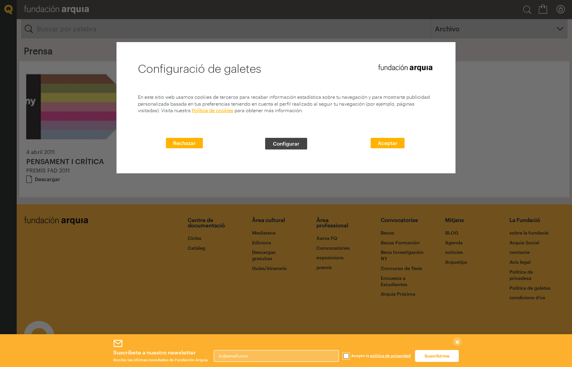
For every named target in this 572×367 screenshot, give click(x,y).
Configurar (286, 144)
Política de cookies (212, 110)
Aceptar (387, 143)
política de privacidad (390, 355)
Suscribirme (437, 355)
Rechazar (184, 143)
